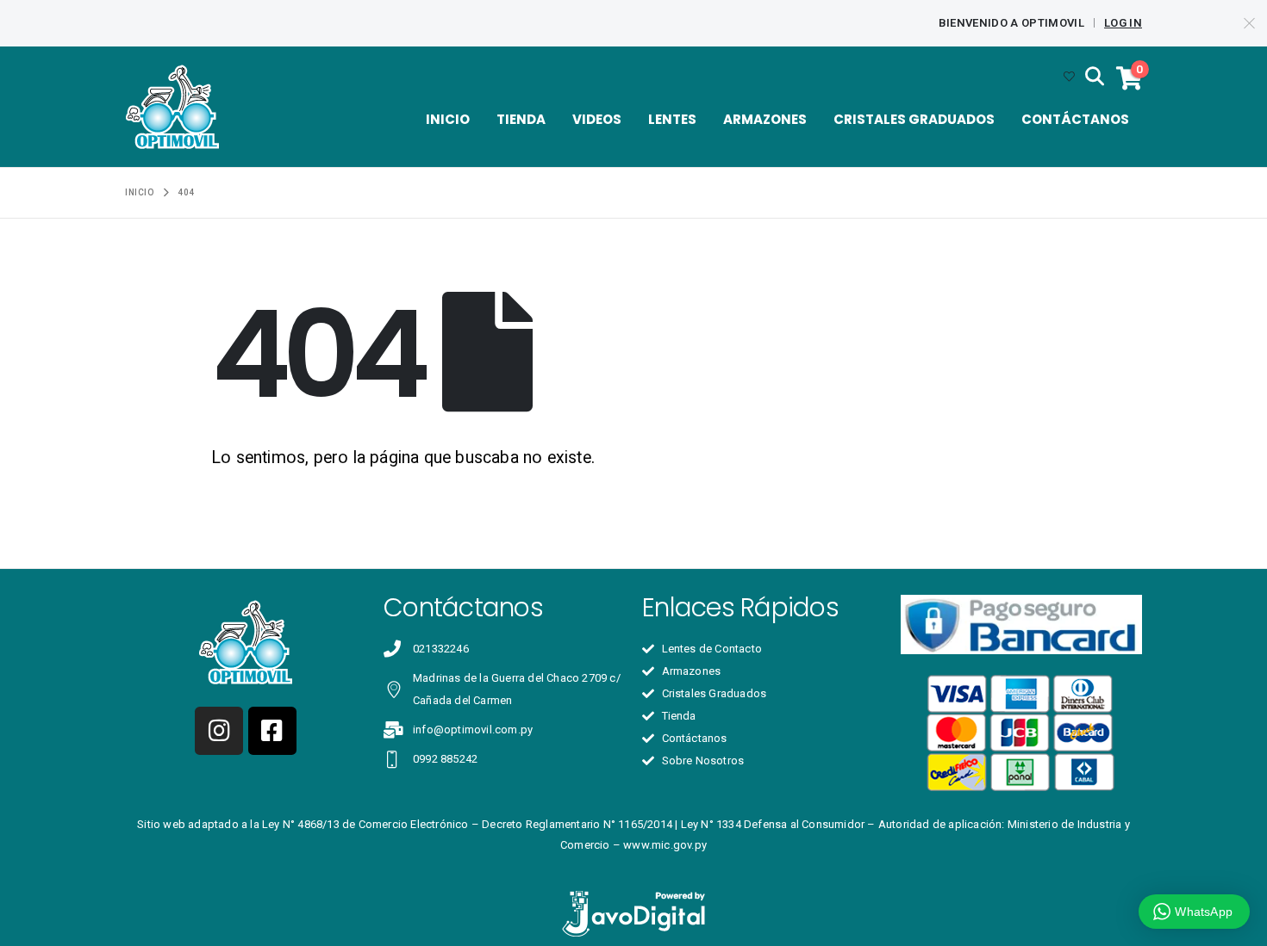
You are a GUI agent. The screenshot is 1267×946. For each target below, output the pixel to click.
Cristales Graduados (914, 119)
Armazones (765, 119)
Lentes (672, 119)
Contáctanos (1075, 119)
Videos (596, 119)
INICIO (448, 119)
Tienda (521, 119)
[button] (1094, 77)
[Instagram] (219, 731)
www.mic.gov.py (665, 844)
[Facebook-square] (272, 731)
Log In (1123, 22)
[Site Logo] (172, 106)
